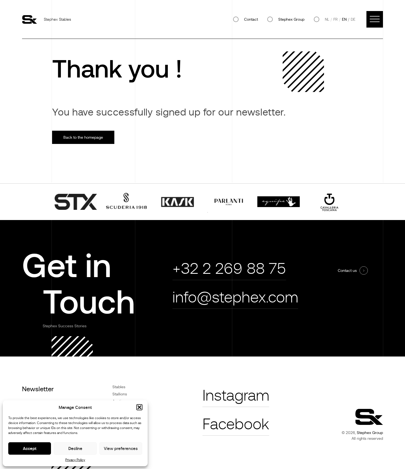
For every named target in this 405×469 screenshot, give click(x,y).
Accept (29, 448)
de (353, 19)
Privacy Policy (75, 460)
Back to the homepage (83, 137)
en (344, 19)
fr (335, 19)
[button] (139, 407)
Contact (251, 19)
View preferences (121, 448)
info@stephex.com (235, 297)
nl (327, 19)
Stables (118, 387)
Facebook (235, 424)
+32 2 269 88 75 (229, 268)
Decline (75, 448)
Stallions (119, 394)
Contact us (347, 270)
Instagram (235, 395)
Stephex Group (291, 19)
